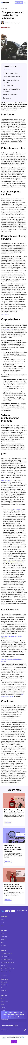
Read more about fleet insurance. (15, 562)
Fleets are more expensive (14, 509)
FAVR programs (5, 480)
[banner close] (25, 1012)
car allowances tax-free (12, 695)
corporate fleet (9, 329)
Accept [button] (14, 1042)
